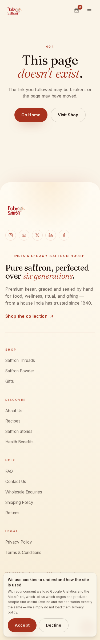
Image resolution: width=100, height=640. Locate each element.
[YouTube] (24, 235)
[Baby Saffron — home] (14, 11)
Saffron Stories (19, 431)
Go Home (31, 115)
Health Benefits (19, 441)
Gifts (9, 381)
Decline (54, 625)
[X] (37, 235)
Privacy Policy (18, 542)
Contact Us (15, 481)
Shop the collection (26, 316)
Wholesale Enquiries (23, 492)
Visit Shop (68, 115)
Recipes (13, 421)
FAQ (9, 471)
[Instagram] (10, 235)
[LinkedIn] (50, 235)
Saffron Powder (19, 370)
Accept (22, 625)
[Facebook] (64, 235)
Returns (12, 512)
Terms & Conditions (23, 552)
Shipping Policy (19, 502)
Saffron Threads (20, 360)
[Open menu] (89, 10)
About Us (13, 410)
